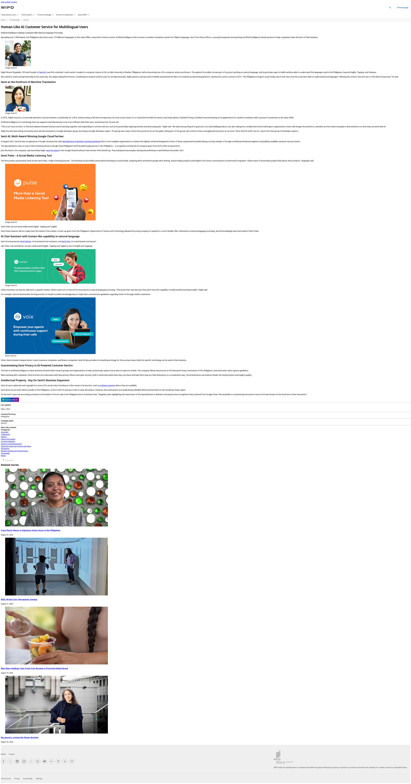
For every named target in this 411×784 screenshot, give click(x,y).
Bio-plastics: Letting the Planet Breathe (19, 737)
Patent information (8, 439)
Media (3, 455)
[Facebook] (6, 460)
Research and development (11, 444)
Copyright (4, 432)
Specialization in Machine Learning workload (81, 141)
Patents (4, 437)
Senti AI (42, 72)
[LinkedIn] (10, 460)
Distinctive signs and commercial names (16, 446)
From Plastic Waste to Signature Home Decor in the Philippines (30, 530)
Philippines (5, 448)
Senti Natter (25, 241)
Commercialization (8, 441)
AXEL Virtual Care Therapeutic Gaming (19, 599)
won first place (52, 150)
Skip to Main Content (9, 2)
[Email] (12, 460)
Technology (5, 453)
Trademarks (5, 434)
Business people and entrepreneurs (14, 451)
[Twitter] (8, 460)
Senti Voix (66, 241)
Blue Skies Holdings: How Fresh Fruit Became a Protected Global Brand (34, 668)
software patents (107, 385)
